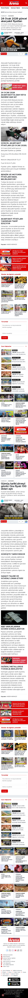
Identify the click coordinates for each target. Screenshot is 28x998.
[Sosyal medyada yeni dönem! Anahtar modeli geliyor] (21, 869)
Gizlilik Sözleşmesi (17, 970)
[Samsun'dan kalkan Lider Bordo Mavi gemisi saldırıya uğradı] (21, 413)
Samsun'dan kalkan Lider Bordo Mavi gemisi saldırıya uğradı (14, 12)
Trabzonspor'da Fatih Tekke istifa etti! (6, 877)
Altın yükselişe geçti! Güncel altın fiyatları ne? (20, 739)
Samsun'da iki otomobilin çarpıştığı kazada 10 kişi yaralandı (19, 390)
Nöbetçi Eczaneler (8, 954)
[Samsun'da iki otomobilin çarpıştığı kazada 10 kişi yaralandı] (21, 851)
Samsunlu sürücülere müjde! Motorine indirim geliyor (7, 285)
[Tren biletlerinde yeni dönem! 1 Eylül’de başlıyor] (21, 904)
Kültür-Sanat (5, 973)
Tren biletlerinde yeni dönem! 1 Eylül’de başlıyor (20, 914)
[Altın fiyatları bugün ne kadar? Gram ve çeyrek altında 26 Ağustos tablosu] (21, 279)
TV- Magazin (14, 975)
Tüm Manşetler (7, 963)
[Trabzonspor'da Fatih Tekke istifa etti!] (7, 869)
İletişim (4, 972)
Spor (2, 403)
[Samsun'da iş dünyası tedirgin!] (7, 413)
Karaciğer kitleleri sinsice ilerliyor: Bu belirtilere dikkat (6, 912)
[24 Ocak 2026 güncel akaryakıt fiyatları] (14, 44)
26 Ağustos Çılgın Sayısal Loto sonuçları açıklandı (21, 440)
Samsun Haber (15, 8)
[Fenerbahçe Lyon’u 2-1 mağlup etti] (7, 398)
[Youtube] (15, 950)
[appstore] (14, 979)
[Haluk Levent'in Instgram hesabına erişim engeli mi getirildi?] (21, 465)
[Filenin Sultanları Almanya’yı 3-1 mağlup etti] (21, 448)
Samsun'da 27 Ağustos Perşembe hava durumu (21, 406)
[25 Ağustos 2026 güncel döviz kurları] (21, 293)
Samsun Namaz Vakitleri (9, 958)
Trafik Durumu (6, 959)
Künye (10, 972)
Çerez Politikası (6, 970)
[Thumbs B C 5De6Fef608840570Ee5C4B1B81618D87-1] (14, 134)
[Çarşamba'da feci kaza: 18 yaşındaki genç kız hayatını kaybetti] (7, 465)
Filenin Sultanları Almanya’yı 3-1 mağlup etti (20, 457)
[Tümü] (26, 346)
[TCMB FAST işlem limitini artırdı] (7, 307)
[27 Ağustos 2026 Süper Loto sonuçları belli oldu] (7, 922)
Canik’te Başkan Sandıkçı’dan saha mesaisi (21, 930)
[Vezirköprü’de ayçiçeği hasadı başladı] (21, 888)
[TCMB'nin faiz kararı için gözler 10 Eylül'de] (7, 733)
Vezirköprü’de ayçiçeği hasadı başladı (20, 896)
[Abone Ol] (26, 54)
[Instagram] (12, 950)
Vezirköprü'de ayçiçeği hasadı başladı (19, 368)
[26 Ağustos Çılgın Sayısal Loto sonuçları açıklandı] (21, 430)
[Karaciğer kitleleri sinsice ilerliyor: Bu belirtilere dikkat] (7, 904)
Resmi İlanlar (5, 8)
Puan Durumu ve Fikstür (9, 961)
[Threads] (21, 950)
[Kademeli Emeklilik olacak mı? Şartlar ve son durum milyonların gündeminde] (7, 293)
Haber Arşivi (6, 966)
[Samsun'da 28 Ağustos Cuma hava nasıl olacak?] (7, 851)
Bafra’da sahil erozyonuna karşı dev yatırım (18, 361)
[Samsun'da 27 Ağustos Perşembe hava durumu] (21, 398)
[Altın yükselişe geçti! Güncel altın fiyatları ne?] (21, 733)
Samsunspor (5, 975)
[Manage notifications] (3, 995)
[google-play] (14, 984)
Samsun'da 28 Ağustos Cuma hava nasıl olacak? (18, 383)
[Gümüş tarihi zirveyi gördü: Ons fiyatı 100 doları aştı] (14, 511)
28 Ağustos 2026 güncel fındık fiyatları (17, 375)
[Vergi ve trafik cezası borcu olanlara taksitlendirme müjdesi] (21, 307)
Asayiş (3, 470)
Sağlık (3, 909)
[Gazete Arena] (14, 3)
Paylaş (4, 53)
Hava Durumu (6, 956)
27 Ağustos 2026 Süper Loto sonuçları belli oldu (6, 932)
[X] (10, 950)
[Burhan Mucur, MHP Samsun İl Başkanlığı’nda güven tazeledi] (7, 448)
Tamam (17, 996)
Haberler (3, 15)
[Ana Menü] (1, 3)
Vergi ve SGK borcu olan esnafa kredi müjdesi (19, 353)
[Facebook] (7, 950)
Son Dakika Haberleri (8, 964)
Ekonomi (11, 15)
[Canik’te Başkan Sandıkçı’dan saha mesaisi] (21, 922)
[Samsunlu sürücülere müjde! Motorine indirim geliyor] (7, 279)
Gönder (4, 337)
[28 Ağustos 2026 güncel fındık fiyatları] (7, 888)
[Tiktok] (18, 950)
